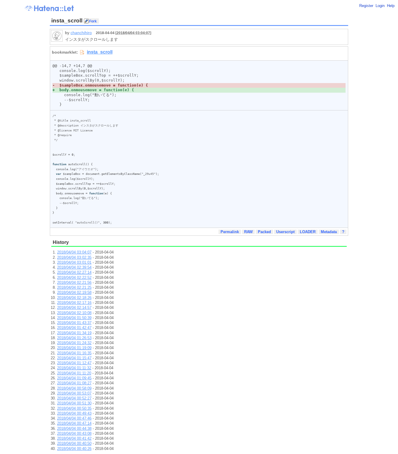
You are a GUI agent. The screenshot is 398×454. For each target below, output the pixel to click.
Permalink (230, 232)
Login (380, 5)
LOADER (308, 232)
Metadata (329, 232)
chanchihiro (81, 32)
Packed (264, 232)
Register (366, 5)
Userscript (285, 232)
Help (391, 5)
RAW (248, 232)
